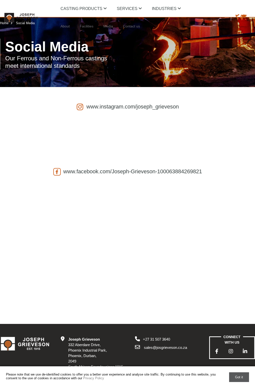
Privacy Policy (93, 378)
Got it (239, 377)
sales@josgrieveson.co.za (165, 347)
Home (4, 23)
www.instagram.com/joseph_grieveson (132, 106)
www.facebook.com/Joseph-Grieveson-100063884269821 (132, 171)
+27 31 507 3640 (156, 339)
